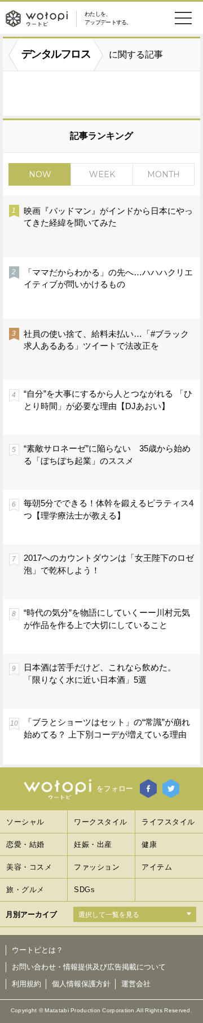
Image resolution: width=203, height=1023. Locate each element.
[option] (101, 479)
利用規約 (26, 984)
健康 (149, 844)
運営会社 (136, 984)
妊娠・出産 (93, 844)
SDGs (84, 889)
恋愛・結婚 (25, 844)
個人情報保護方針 (81, 984)
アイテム (157, 867)
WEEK (102, 174)
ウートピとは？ (37, 950)
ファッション (97, 867)
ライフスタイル (168, 822)
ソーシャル (25, 822)
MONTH (163, 174)
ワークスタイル (100, 822)
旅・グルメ (25, 889)
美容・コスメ (29, 867)
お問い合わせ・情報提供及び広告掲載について (89, 967)
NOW (40, 174)
